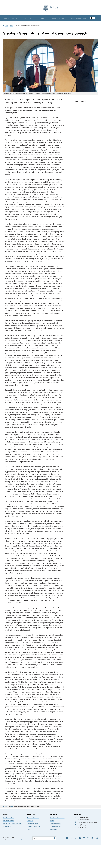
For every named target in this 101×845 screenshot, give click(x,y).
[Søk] (55, 838)
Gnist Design (19, 839)
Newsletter (53, 829)
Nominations (7, 827)
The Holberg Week (55, 824)
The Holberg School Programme (12, 824)
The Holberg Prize (8, 818)
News (52, 821)
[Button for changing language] (92, 18)
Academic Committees (33, 827)
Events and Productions (57, 818)
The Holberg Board (32, 824)
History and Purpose (33, 818)
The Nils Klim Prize (8, 821)
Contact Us (30, 821)
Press (28, 829)
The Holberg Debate (56, 827)
